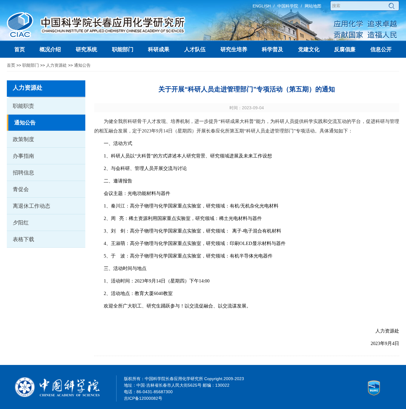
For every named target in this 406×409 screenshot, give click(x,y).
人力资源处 (56, 65)
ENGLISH (262, 6)
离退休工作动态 (31, 206)
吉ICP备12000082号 (143, 398)
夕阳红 (21, 223)
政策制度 (23, 139)
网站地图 (313, 6)
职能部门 (30, 65)
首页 (11, 65)
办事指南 (23, 156)
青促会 (21, 189)
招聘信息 (23, 173)
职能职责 (23, 106)
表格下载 (23, 239)
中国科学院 (287, 6)
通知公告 (82, 65)
